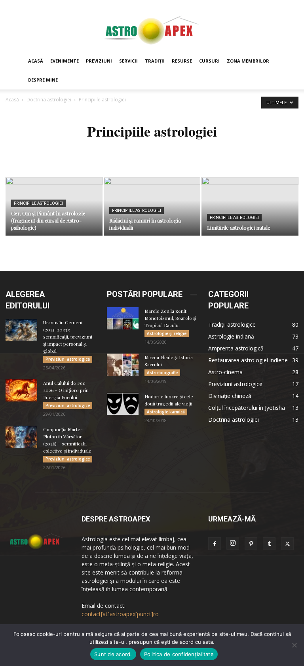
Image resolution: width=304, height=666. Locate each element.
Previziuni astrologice (68, 359)
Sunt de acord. (113, 654)
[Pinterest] (251, 543)
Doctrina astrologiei (49, 99)
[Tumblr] (269, 543)
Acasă (35, 61)
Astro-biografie (162, 372)
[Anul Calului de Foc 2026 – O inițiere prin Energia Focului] (21, 390)
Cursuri (209, 61)
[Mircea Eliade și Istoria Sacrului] (123, 365)
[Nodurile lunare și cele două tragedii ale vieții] (123, 404)
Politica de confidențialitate (179, 654)
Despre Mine (43, 80)
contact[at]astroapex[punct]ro (120, 614)
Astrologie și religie (166, 333)
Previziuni (99, 61)
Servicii (128, 61)
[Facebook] (214, 543)
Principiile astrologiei (38, 203)
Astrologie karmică (166, 412)
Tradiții (155, 61)
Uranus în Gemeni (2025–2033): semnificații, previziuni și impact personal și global (67, 336)
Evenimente (64, 61)
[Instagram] (232, 543)
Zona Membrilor (248, 61)
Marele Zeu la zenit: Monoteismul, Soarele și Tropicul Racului (170, 318)
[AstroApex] (152, 26)
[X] (287, 543)
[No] (294, 645)
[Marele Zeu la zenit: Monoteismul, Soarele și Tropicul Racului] (123, 318)
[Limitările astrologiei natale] (249, 207)
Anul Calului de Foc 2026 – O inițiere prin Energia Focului (66, 390)
